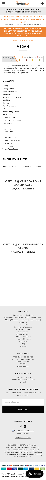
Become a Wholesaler (23, 327)
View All (23, 382)
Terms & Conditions (23, 337)
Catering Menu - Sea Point (23, 315)
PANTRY (23, 364)
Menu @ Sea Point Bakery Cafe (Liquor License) (23, 317)
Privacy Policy (23, 341)
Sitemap (23, 346)
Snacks (5, 135)
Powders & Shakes (9, 123)
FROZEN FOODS (23, 362)
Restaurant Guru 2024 (25, 431)
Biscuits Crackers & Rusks (12, 97)
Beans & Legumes (9, 91)
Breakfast (6, 100)
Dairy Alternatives (9, 106)
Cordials (5, 103)
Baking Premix (8, 89)
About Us (23, 322)
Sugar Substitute (9, 137)
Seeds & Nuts (7, 132)
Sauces (5, 126)
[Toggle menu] (3, 3)
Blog (23, 344)
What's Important (23, 329)
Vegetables (7, 143)
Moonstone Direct (26, 476)
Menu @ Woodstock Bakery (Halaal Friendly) (23, 320)
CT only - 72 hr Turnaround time (23, 379)
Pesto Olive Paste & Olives (12, 120)
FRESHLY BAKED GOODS (23, 357)
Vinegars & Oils (8, 146)
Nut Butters (7, 114)
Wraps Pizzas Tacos (10, 149)
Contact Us (23, 325)
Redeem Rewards (23, 334)
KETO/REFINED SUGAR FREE (23, 359)
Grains (4, 109)
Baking (5, 86)
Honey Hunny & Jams (10, 112)
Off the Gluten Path (23, 377)
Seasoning (6, 129)
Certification (23, 332)
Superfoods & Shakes (11, 140)
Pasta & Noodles (8, 117)
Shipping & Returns (23, 339)
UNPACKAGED (23, 366)
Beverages (6, 94)
